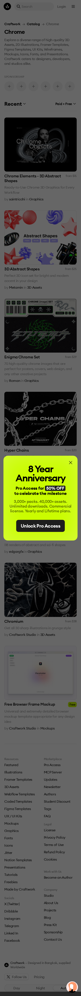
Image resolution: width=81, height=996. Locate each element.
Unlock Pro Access (40, 526)
